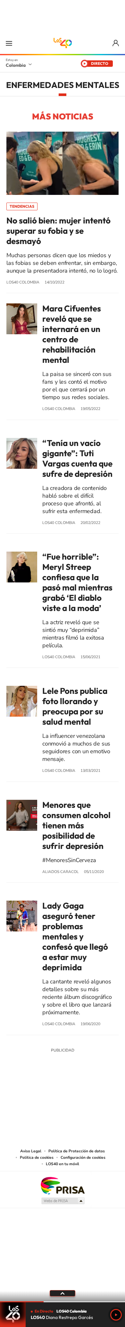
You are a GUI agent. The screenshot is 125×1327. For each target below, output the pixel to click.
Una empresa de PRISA (62, 1185)
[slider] (62, 1301)
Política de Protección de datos (76, 1151)
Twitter (75, 1098)
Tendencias (22, 206)
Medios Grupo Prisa (63, 1201)
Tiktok (37, 1098)
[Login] (116, 43)
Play (116, 1315)
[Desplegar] (62, 1293)
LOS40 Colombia (62, 43)
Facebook (88, 1098)
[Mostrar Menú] (9, 43)
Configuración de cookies (83, 1157)
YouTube (62, 1098)
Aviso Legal (30, 1151)
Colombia (16, 65)
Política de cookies (37, 1157)
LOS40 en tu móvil (62, 1163)
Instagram (50, 1098)
